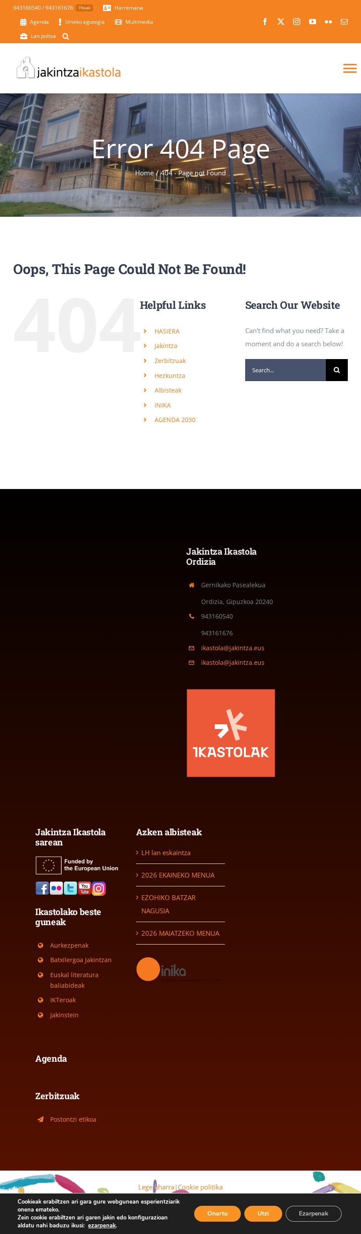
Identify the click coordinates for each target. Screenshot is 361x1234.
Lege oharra (156, 1186)
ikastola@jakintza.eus (233, 648)
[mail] (344, 21)
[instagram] (296, 21)
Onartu (217, 1213)
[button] (66, 36)
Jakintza (166, 345)
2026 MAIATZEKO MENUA (180, 933)
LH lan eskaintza (166, 852)
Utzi (263, 1213)
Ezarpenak (313, 1213)
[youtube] (312, 21)
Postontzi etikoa (73, 1119)
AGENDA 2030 (175, 419)
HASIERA (167, 331)
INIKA (163, 405)
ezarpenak (102, 1226)
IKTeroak (63, 1000)
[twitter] (280, 21)
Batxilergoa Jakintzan (81, 960)
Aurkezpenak (69, 945)
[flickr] (328, 21)
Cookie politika (200, 1186)
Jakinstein (64, 1015)
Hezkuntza (170, 375)
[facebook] (265, 21)
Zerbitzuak (170, 360)
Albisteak (168, 390)
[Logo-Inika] (180, 958)
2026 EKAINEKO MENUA (177, 875)
